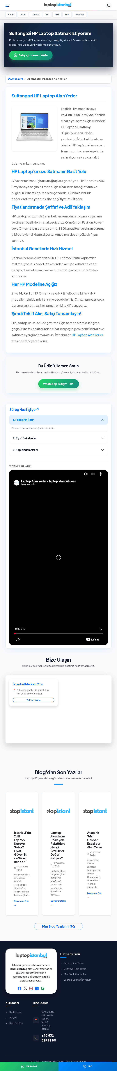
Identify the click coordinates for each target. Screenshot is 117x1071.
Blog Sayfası (14, 1022)
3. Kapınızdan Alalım (25, 449)
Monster (79, 14)
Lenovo (35, 14)
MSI (57, 14)
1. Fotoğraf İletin (23, 419)
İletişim (11, 1017)
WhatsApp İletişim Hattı (58, 384)
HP (47, 14)
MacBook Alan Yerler (73, 974)
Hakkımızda (13, 1011)
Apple (11, 14)
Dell (67, 14)
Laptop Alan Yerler (72, 963)
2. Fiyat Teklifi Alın (24, 438)
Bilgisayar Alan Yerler (73, 968)
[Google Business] (42, 988)
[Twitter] (25, 988)
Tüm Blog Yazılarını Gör (58, 926)
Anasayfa (17, 78)
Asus (22, 14)
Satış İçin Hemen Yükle (33, 55)
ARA (89, 1066)
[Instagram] (31, 988)
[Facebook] (19, 988)
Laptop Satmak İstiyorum (75, 979)
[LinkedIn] (37, 988)
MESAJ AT (31, 1066)
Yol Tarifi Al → (33, 700)
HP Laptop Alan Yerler (87, 335)
